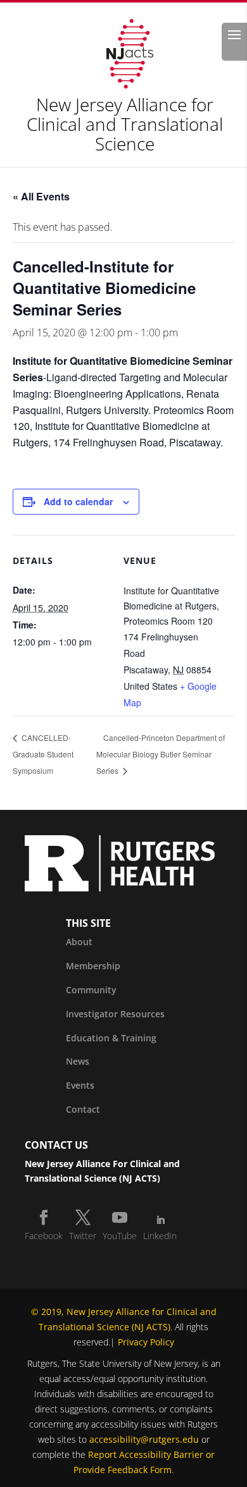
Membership (93, 966)
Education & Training (111, 1038)
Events (80, 1085)
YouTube (120, 1236)
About (79, 942)
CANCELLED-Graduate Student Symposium (43, 754)
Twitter (82, 1236)
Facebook (44, 1236)
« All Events (41, 196)
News (77, 1061)
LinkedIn (160, 1236)
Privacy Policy (146, 1342)
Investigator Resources (115, 1014)
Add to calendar (78, 501)
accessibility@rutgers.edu (144, 1439)
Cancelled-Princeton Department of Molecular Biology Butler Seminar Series (160, 754)
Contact (83, 1109)
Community (91, 990)
